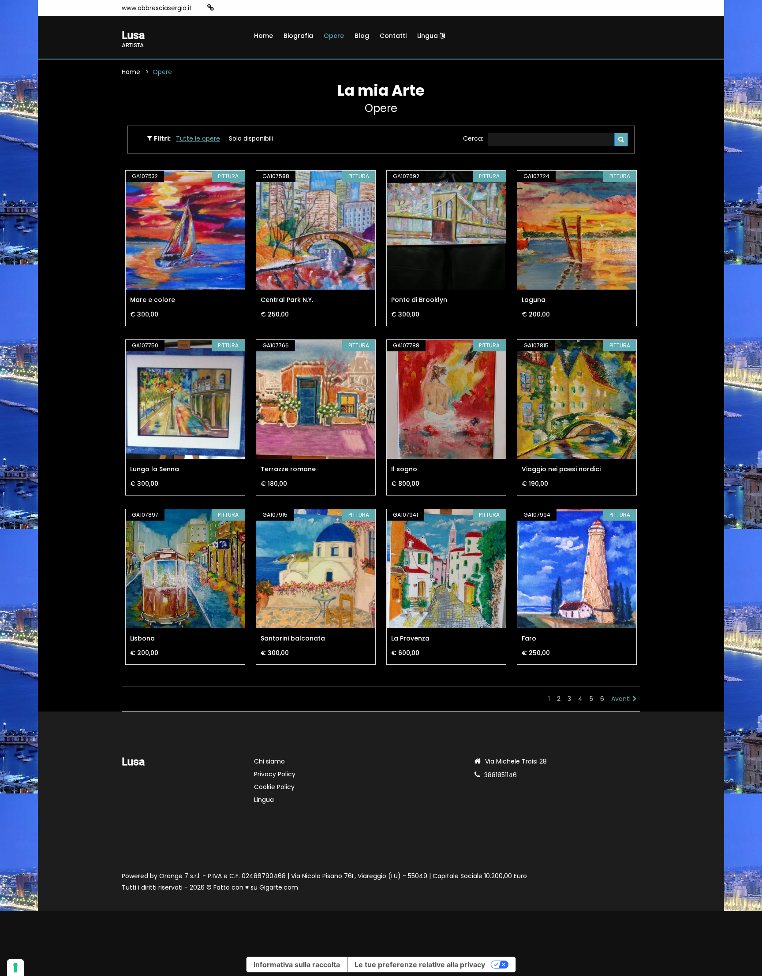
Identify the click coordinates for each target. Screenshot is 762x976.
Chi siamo (269, 761)
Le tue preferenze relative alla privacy (420, 964)
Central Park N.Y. (287, 299)
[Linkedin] (251, 7)
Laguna (533, 299)
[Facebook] (237, 7)
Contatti (393, 35)
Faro (529, 638)
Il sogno (404, 469)
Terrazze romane (288, 469)
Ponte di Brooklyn (419, 299)
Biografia (298, 35)
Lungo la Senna (154, 469)
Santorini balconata (293, 638)
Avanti (621, 698)
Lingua (428, 35)
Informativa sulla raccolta (297, 964)
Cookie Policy (274, 786)
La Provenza (410, 638)
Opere (334, 35)
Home (263, 35)
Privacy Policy (274, 774)
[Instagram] (224, 7)
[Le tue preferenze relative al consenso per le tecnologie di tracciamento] (15, 967)
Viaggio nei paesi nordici (561, 469)
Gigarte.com (278, 887)
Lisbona (142, 638)
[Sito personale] (210, 7)
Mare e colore (152, 299)
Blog (362, 35)
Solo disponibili (251, 138)
